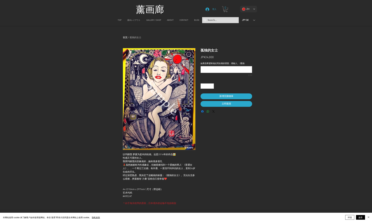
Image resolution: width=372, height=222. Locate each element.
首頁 (125, 37)
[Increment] (211, 86)
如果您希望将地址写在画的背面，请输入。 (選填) (223, 63)
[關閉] (368, 217)
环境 (350, 217)
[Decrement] (203, 86)
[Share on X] (213, 111)
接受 (360, 217)
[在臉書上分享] (202, 111)
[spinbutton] (207, 86)
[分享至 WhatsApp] (208, 111)
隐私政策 (96, 217)
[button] (225, 9)
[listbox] (248, 20)
